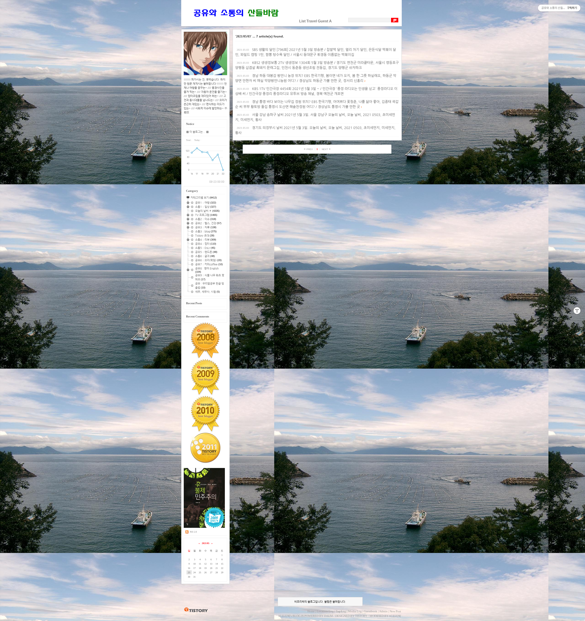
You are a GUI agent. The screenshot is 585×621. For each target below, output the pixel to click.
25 (200, 572)
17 (194, 568)
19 (205, 568)
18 (200, 568)
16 (189, 568)
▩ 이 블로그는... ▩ (197, 131)
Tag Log (341, 611)
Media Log (355, 611)
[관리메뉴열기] (577, 310)
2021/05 (205, 543)
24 (194, 572)
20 (211, 568)
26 (205, 572)
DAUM (328, 616)
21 (216, 568)
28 (216, 572)
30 (189, 577)
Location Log (325, 611)
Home (311, 611)
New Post (395, 611)
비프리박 (284, 616)
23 (189, 572)
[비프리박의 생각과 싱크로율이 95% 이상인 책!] (204, 527)
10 (194, 564)
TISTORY (196, 610)
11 (200, 564)
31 (194, 577)
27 (211, 572)
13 (211, 564)
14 (216, 564)
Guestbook (370, 611)
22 (222, 568)
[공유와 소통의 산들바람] (235, 21)
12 (205, 564)
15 (222, 564)
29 (222, 572)
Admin (383, 611)
